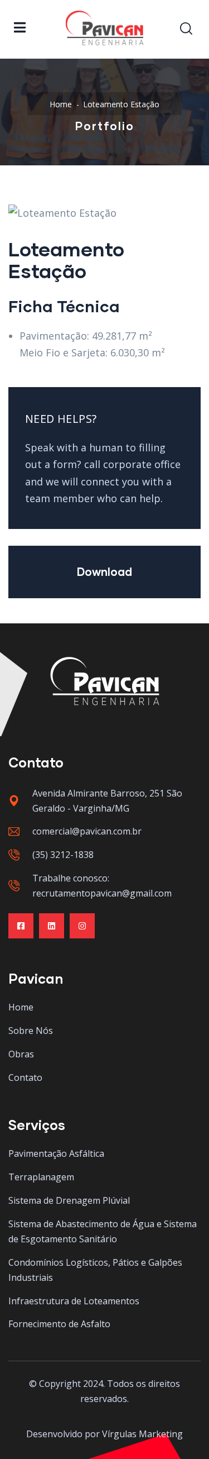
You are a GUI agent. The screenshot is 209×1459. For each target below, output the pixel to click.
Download (104, 571)
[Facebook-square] (20, 925)
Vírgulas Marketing (142, 1434)
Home (61, 104)
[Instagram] (82, 925)
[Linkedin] (51, 925)
